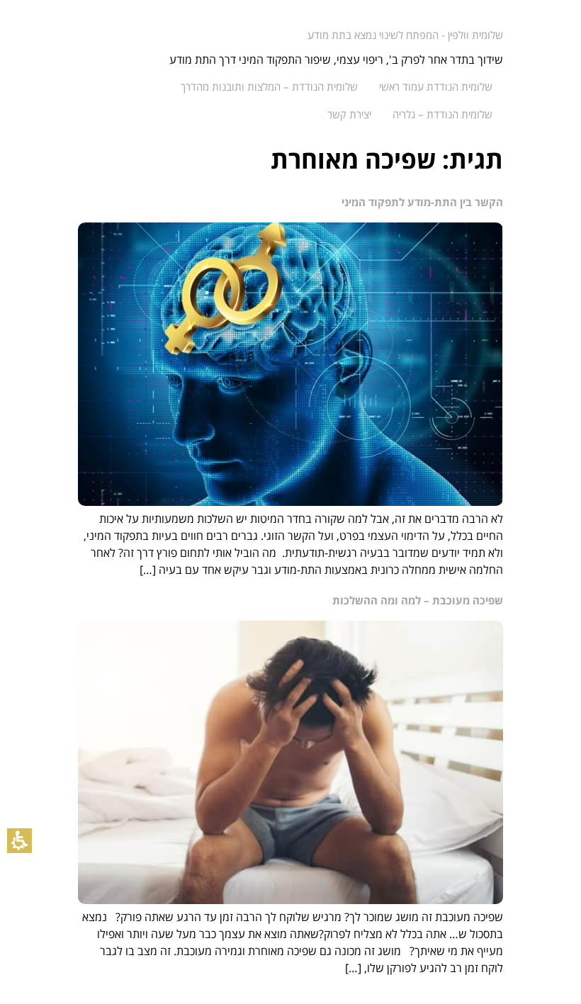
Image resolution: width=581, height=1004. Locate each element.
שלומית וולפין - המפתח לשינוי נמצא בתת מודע (405, 35)
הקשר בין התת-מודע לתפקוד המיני (422, 202)
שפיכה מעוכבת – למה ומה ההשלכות (417, 600)
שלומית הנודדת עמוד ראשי (435, 86)
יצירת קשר (349, 114)
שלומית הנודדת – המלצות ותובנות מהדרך (269, 86)
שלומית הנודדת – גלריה (442, 114)
